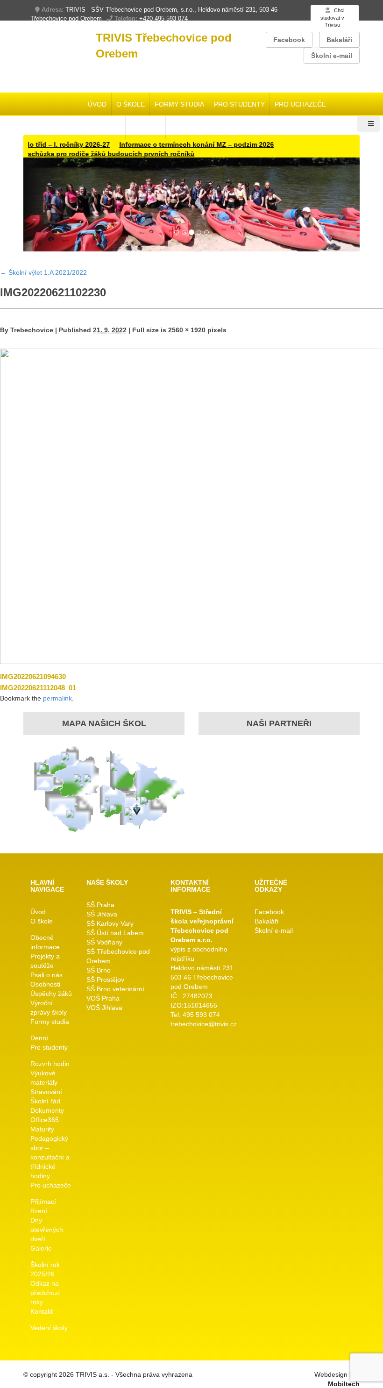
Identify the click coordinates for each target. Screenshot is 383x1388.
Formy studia (179, 104)
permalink (57, 698)
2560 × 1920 (187, 330)
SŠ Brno (98, 970)
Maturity (42, 1129)
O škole (130, 104)
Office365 (44, 1119)
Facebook (289, 39)
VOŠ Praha (103, 998)
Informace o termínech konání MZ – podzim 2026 (177, 144)
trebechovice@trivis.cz (203, 1024)
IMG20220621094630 (33, 676)
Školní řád (45, 1101)
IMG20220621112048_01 (38, 688)
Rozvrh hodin (50, 1063)
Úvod (97, 104)
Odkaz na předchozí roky (45, 1293)
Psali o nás (46, 975)
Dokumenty (47, 1110)
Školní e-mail (331, 55)
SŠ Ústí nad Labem (115, 933)
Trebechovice (31, 330)
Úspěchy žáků (51, 993)
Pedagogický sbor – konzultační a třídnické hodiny (50, 1157)
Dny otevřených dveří (46, 1229)
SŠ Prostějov (105, 979)
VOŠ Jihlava (104, 1007)
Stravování (46, 1091)
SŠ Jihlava (101, 914)
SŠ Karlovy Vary (110, 923)
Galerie (41, 1248)
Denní (39, 1038)
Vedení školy (49, 1327)
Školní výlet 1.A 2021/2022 (43, 272)
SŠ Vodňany (104, 942)
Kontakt (41, 1311)
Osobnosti (45, 984)
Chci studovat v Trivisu (332, 17)
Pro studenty (239, 104)
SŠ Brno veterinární (115, 989)
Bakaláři (339, 39)
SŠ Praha (100, 905)
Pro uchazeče (300, 104)
